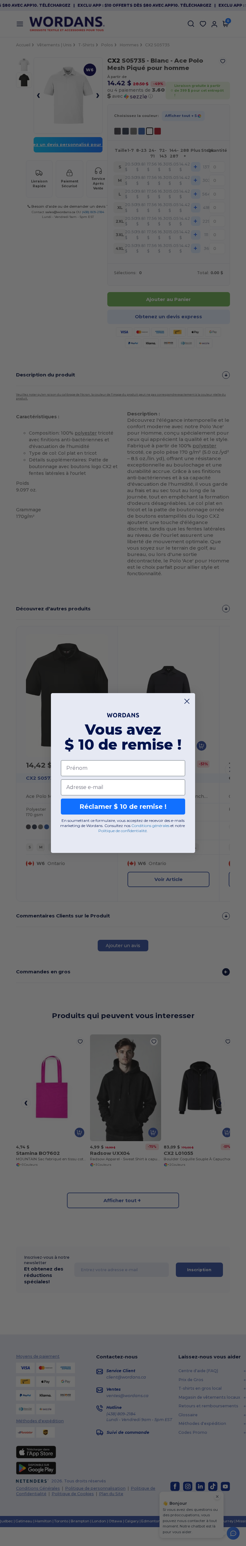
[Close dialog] (187, 701)
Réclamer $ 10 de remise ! (123, 806)
